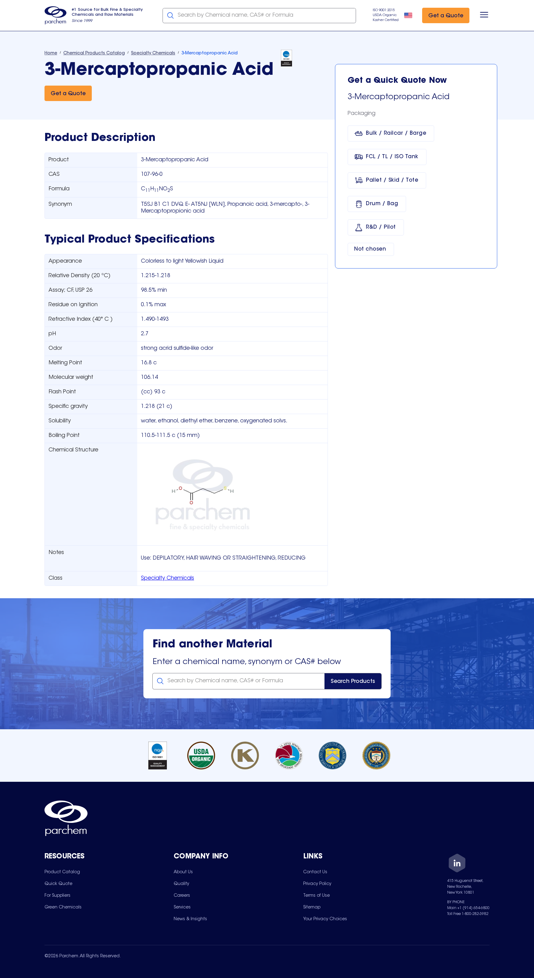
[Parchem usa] (55, 15)
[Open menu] (484, 15)
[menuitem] (62, 872)
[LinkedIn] (457, 864)
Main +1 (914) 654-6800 (468, 908)
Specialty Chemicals (167, 578)
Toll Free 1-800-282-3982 (467, 914)
